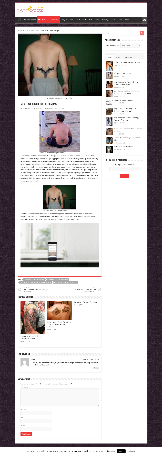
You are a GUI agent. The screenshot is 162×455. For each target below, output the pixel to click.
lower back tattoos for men (57, 279)
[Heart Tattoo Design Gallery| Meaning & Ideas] (109, 131)
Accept (121, 451)
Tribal (113, 20)
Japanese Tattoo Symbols (123, 100)
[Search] (142, 33)
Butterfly (105, 20)
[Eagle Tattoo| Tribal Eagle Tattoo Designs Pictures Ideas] (109, 111)
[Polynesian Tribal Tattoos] (109, 149)
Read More (131, 451)
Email (23, 417)
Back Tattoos (29, 31)
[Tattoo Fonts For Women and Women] (30, 9)
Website (23, 425)
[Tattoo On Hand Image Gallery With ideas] (109, 140)
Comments (128, 57)
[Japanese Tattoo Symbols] (109, 102)
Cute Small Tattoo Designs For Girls (127, 62)
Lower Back (54, 20)
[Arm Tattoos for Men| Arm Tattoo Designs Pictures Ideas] (109, 93)
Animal (120, 20)
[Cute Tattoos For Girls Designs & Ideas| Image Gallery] (109, 84)
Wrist (78, 20)
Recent (118, 57)
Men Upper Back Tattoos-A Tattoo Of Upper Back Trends (59, 324)
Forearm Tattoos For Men (85, 302)
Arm (71, 20)
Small (97, 20)
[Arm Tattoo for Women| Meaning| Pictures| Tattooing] (109, 121)
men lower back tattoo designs (65, 282)
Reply (96, 368)
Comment (24, 387)
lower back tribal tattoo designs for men (35, 282)
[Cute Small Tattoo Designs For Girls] (109, 66)
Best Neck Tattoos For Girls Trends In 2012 (85, 290)
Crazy (127, 20)
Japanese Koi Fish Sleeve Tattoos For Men (31, 337)
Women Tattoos (30, 20)
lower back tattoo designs (34, 279)
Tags (136, 57)
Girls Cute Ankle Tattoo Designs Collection (35, 290)
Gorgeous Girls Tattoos (122, 73)
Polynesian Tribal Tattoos (123, 147)
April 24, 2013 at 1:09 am (91, 360)
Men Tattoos (42, 20)
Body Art (64, 20)
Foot (84, 20)
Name (23, 409)
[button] (95, 226)
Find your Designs (112, 45)
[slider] (54, 264)
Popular (110, 57)
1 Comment (61, 108)
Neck (90, 20)
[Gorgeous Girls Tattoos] (109, 75)
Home (19, 19)
